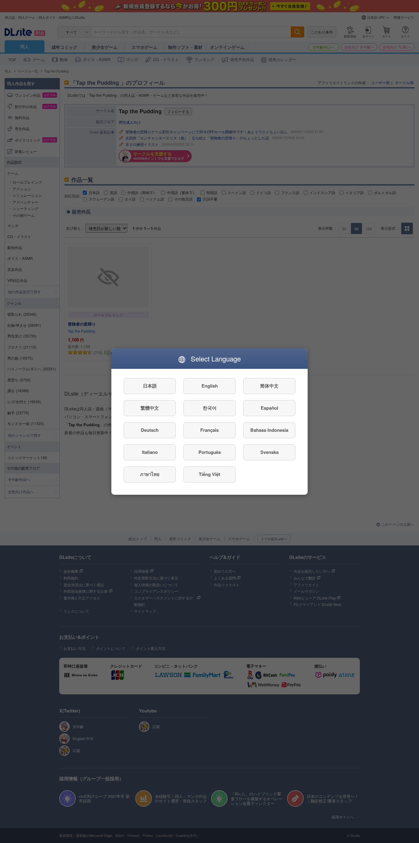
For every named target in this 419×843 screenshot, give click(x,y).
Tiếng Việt (209, 474)
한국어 (210, 408)
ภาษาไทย (150, 474)
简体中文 (269, 386)
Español (269, 408)
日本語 (150, 386)
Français (209, 430)
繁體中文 (149, 408)
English (210, 386)
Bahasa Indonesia (269, 430)
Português (209, 452)
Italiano (150, 452)
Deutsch (150, 430)
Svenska (269, 452)
